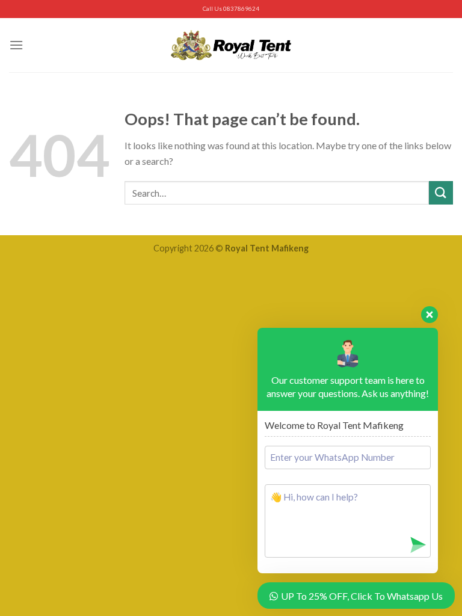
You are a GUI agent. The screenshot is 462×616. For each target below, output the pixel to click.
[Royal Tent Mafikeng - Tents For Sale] (231, 45)
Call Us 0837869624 (231, 8)
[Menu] (16, 45)
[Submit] (441, 193)
